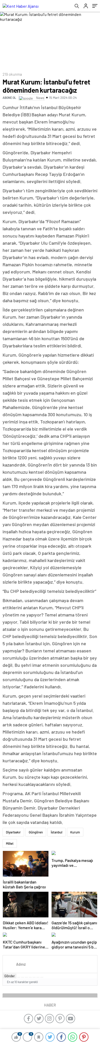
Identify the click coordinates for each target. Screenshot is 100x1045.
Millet (10, 843)
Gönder (9, 976)
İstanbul (56, 832)
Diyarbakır (13, 832)
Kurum (75, 832)
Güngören (36, 832)
